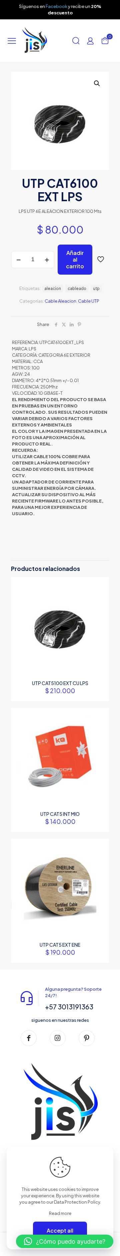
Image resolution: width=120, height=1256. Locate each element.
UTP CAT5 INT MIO (60, 814)
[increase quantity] (47, 260)
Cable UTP (88, 301)
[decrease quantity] (18, 260)
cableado (77, 288)
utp (96, 288)
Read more (60, 1213)
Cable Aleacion (60, 301)
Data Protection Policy (77, 1202)
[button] (97, 83)
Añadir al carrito (75, 259)
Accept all (60, 1230)
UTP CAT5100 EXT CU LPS (60, 683)
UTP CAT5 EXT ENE (60, 945)
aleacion (52, 288)
